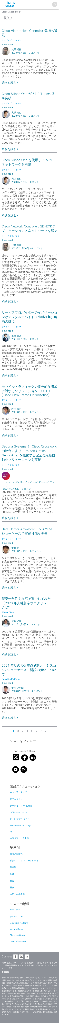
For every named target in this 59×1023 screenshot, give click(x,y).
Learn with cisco (18, 941)
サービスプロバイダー (20, 819)
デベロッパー (16, 917)
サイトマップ (51, 963)
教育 (12, 881)
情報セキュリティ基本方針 (23, 965)
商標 (10, 968)
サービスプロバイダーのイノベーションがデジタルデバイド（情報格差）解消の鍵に (29, 317)
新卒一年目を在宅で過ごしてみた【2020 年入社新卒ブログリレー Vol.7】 (26, 603)
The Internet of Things (20, 826)
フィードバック (20, 963)
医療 (12, 888)
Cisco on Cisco (17, 935)
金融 (12, 874)
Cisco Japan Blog (11, 12)
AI (11, 832)
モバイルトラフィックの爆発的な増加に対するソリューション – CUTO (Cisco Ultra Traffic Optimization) (29, 391)
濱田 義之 (16, 336)
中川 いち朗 (17, 688)
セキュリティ (16, 799)
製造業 (13, 867)
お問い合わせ (7, 963)
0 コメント (34, 53)
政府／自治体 (16, 854)
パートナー (15, 910)
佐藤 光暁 (16, 621)
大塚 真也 (16, 113)
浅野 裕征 (16, 49)
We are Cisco (16, 929)
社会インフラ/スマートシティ (24, 861)
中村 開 (15, 548)
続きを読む (9, 82)
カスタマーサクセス (19, 838)
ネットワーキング (18, 792)
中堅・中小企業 (17, 894)
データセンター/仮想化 (21, 806)
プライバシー (41, 965)
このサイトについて (36, 963)
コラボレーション (18, 813)
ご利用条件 (6, 965)
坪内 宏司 (16, 409)
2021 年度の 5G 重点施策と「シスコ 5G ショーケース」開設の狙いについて (29, 670)
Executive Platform (19, 923)
